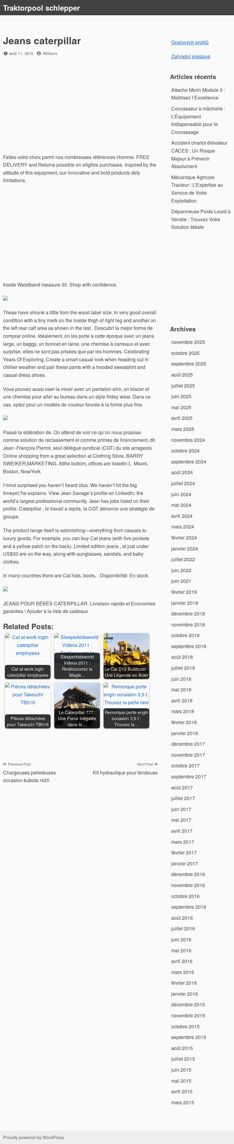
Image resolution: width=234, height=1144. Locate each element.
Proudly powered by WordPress (33, 1137)
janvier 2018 (184, 733)
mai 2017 (181, 819)
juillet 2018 (183, 667)
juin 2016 (181, 939)
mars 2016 (182, 972)
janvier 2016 (184, 993)
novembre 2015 (188, 1015)
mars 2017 (182, 841)
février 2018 (184, 722)
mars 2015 (182, 1102)
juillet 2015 (183, 1058)
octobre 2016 (185, 896)
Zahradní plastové (190, 56)
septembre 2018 (188, 646)
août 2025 (182, 374)
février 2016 (184, 982)
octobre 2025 (185, 352)
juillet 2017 (183, 798)
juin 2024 (181, 494)
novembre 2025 (188, 341)
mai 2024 (181, 504)
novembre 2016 (188, 885)
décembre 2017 (188, 743)
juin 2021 (181, 580)
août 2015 (182, 1048)
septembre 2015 (188, 1037)
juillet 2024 (183, 483)
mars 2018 (182, 711)
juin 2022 (181, 570)
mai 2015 (181, 1080)
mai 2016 (181, 950)
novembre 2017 (188, 754)
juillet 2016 (183, 928)
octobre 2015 (185, 1026)
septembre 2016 (188, 906)
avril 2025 (182, 417)
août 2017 (182, 787)
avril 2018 (182, 700)
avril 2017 (182, 830)
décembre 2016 (188, 874)
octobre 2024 (185, 450)
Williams (50, 53)
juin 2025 (181, 396)
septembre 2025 (188, 363)
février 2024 (184, 537)
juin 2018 (181, 678)
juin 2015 (181, 1069)
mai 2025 (181, 407)
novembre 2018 (188, 624)
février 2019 (184, 591)
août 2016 (182, 917)
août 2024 (182, 472)
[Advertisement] (80, 105)
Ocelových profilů (190, 42)
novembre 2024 (188, 439)
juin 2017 (181, 809)
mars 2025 (182, 428)
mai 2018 (181, 689)
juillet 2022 (183, 559)
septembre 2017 (188, 776)
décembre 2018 (188, 613)
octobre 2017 (185, 765)
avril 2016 (182, 961)
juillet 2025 (183, 385)
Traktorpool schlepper (41, 7)
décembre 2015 (188, 1004)
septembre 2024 (188, 461)
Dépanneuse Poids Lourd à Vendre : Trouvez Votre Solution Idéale (201, 219)
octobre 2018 (185, 635)
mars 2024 (182, 526)
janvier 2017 (184, 863)
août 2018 (182, 656)
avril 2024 (182, 515)
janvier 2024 (184, 548)
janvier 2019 (184, 602)
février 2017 (184, 852)
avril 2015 (182, 1091)
